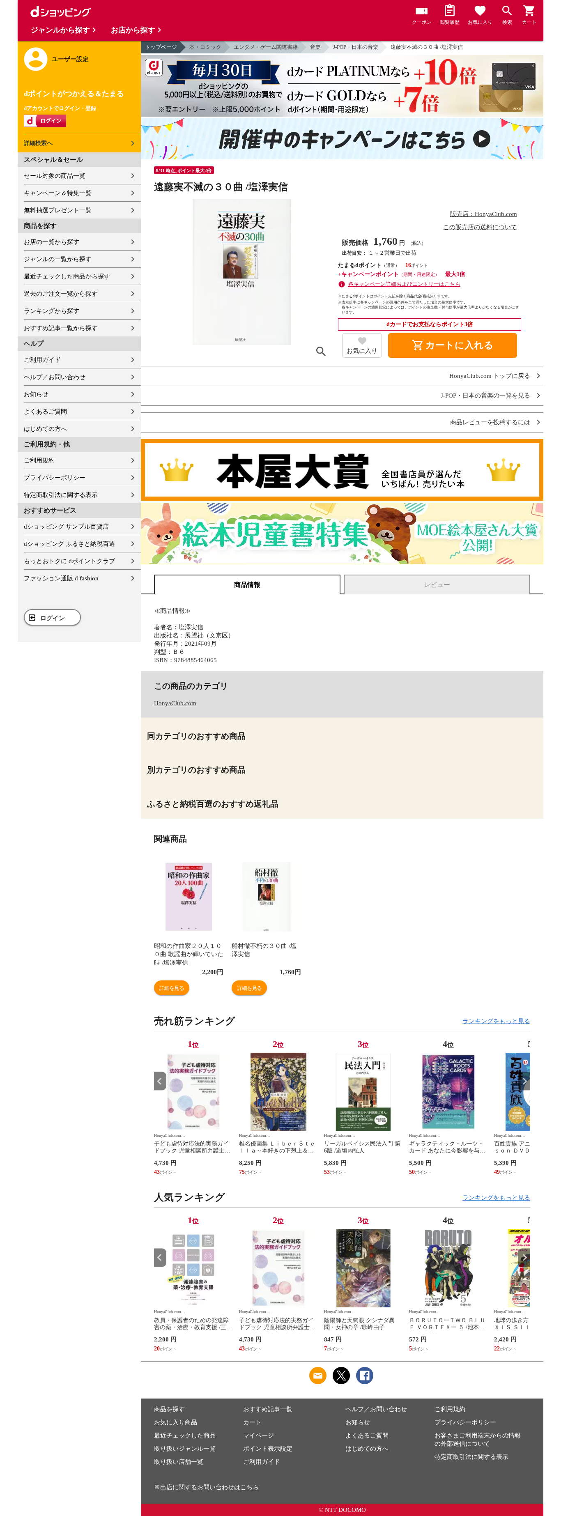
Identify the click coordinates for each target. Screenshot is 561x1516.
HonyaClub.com (175, 703)
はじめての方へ (45, 429)
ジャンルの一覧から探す (58, 259)
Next (524, 1081)
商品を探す (169, 1409)
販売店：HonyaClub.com (483, 214)
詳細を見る (171, 988)
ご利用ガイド (42, 360)
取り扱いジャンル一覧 (185, 1448)
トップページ (161, 47)
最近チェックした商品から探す (67, 276)
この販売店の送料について (480, 227)
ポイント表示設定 (267, 1448)
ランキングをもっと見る (496, 1021)
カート (252, 1422)
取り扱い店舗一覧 (178, 1461)
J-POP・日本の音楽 (355, 47)
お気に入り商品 (175, 1422)
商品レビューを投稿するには (490, 422)
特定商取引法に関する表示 (61, 495)
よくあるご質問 (45, 411)
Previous (160, 1081)
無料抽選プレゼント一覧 (58, 210)
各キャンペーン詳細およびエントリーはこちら (404, 284)
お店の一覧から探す (51, 242)
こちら (249, 1487)
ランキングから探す (51, 311)
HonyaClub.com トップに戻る (489, 376)
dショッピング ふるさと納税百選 (69, 544)
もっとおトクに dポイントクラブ (69, 561)
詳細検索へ (38, 143)
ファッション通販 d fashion (61, 578)
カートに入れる (453, 345)
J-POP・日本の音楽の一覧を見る (485, 396)
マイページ (258, 1435)
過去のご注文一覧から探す (61, 293)
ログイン (52, 618)
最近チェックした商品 (185, 1435)
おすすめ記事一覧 (267, 1409)
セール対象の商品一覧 (54, 176)
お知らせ (36, 394)
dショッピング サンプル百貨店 (66, 526)
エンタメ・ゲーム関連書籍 (266, 47)
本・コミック (205, 47)
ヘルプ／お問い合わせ (54, 377)
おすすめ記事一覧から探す (61, 328)
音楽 (315, 47)
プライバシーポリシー (54, 477)
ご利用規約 (39, 460)
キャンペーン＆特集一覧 (58, 193)
